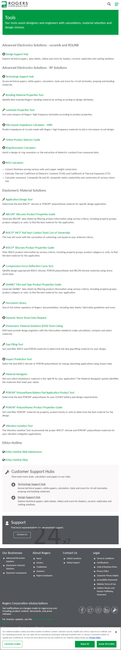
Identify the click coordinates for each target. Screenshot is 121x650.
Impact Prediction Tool (19, 359)
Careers (39, 563)
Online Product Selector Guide (23, 139)
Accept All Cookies (107, 644)
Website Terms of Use (106, 584)
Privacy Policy (103, 571)
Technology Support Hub (20, 76)
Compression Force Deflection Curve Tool (29, 266)
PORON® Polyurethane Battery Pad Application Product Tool (40, 392)
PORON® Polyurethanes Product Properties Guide (34, 407)
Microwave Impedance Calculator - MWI (29, 125)
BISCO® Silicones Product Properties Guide (30, 247)
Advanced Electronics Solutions (15, 560)
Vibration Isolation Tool (19, 426)
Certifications (103, 563)
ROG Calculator (14, 162)
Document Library (16, 303)
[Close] (115, 632)
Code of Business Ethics (107, 567)
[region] (60, 638)
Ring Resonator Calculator (21, 148)
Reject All (85, 644)
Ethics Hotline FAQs (17, 460)
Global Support (73, 563)
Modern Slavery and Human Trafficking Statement (106, 591)
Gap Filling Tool (14, 344)
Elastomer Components (16, 573)
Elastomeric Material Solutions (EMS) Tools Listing (34, 326)
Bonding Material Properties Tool (24, 95)
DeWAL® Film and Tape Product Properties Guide (33, 284)
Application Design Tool (19, 199)
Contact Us (22, 534)
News (38, 558)
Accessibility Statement (107, 580)
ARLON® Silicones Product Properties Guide (30, 214)
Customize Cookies (12, 644)
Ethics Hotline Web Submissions (24, 452)
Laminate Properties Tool (20, 110)
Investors (40, 571)
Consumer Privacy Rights (107, 576)
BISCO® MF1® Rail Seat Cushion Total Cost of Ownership (38, 232)
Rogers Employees (44, 576)
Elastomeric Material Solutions (15, 567)
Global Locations (74, 558)
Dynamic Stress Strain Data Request (26, 317)
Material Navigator (17, 374)
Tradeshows (41, 567)
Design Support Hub (17, 54)
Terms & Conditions (105, 558)
